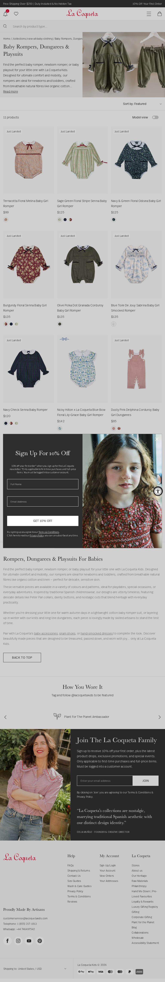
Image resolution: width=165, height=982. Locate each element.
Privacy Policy (37, 535)
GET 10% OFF (42, 521)
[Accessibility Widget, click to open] (158, 491)
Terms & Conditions (48, 532)
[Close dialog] (156, 439)
